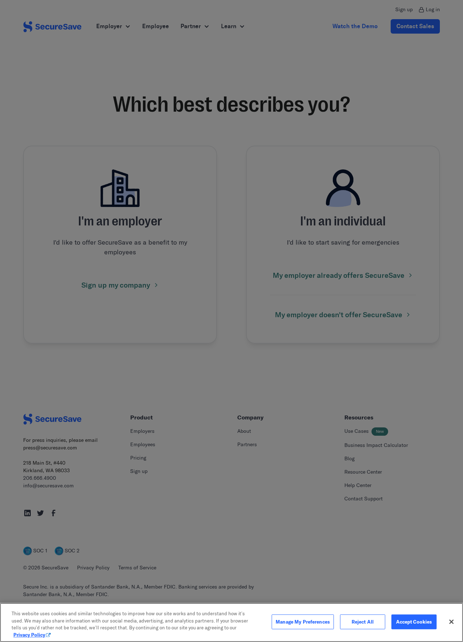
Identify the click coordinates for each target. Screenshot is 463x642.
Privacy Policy (29, 634)
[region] (231, 622)
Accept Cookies (414, 622)
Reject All (363, 622)
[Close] (451, 622)
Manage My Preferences (303, 622)
